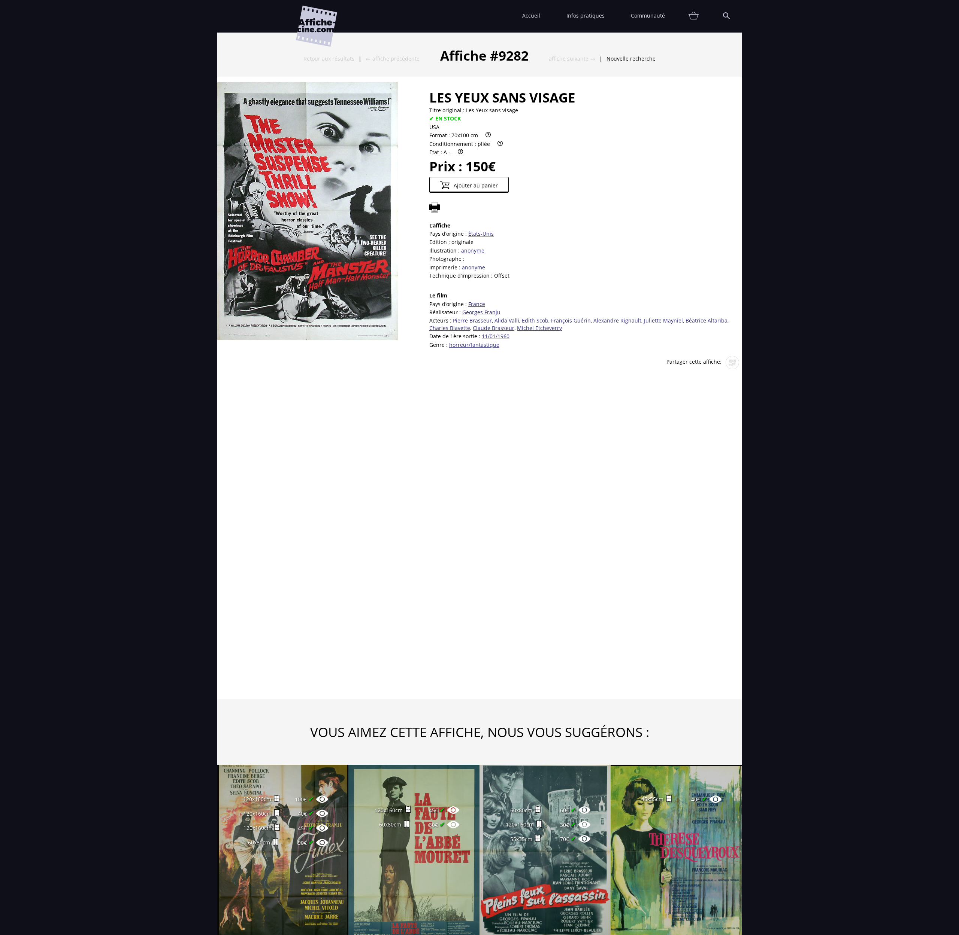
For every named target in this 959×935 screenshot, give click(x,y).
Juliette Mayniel (663, 320)
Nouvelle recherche (631, 58)
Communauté (648, 15)
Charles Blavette (449, 327)
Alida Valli (506, 320)
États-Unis (481, 233)
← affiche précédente (393, 58)
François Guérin (571, 320)
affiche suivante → (572, 58)
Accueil (531, 15)
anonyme (472, 250)
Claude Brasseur (493, 327)
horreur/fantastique (474, 344)
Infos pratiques (585, 15)
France (476, 304)
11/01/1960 (495, 336)
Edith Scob (535, 320)
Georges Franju (481, 312)
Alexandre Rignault (617, 320)
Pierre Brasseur (472, 320)
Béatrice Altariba (706, 320)
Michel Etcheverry (539, 327)
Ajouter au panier (475, 185)
